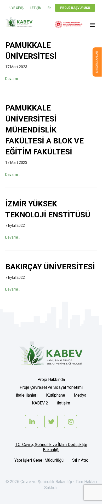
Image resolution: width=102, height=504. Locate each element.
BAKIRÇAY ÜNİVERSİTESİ (50, 266)
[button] (97, 62)
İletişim (36, 8)
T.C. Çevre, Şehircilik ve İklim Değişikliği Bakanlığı (51, 447)
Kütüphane (55, 395)
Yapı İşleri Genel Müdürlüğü (39, 460)
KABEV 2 (40, 403)
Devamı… (12, 79)
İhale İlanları (26, 395)
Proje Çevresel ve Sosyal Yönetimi (51, 387)
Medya (80, 395)
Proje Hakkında (51, 379)
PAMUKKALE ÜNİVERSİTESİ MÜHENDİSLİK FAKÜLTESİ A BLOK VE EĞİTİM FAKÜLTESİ (44, 129)
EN (50, 8)
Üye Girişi (16, 8)
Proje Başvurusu (75, 8)
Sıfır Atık (80, 460)
